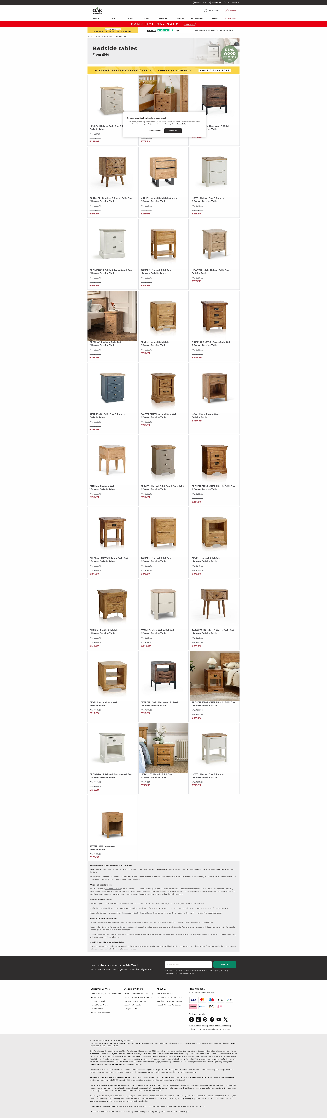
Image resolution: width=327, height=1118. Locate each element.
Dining (113, 19)
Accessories (197, 19)
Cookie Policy (195, 1026)
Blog (151, 994)
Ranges (180, 19)
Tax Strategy (173, 1001)
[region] (164, 124)
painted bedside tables (139, 903)
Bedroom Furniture (104, 36)
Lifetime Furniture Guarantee (136, 994)
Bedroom (163, 19)
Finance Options (145, 997)
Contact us (95, 994)
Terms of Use (225, 1029)
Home (89, 36)
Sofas (146, 19)
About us (160, 994)
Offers (214, 19)
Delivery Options (131, 997)
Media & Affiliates (164, 1005)
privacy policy (214, 970)
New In (95, 19)
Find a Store (129, 1001)
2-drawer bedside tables (130, 927)
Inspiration (128, 1005)
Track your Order (130, 1009)
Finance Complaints (112, 994)
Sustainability (162, 1001)
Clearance (231, 19)
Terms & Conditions (210, 1029)
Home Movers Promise (100, 1005)
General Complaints (99, 1001)
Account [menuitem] (214, 10)
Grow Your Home (141, 1001)
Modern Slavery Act (178, 997)
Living (130, 19)
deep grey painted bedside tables (135, 913)
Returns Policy (97, 1009)
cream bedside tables (185, 908)
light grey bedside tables (106, 908)
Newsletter (137, 1005)
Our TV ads (168, 994)
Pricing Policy (195, 1029)
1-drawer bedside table (158, 922)
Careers (182, 1001)
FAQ (101, 994)
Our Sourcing (177, 1005)
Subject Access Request (100, 1012)
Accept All (173, 130)
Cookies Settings (154, 130)
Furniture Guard (97, 997)
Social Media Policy (223, 1026)
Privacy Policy (208, 1026)
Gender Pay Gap (163, 997)
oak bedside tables (113, 889)
